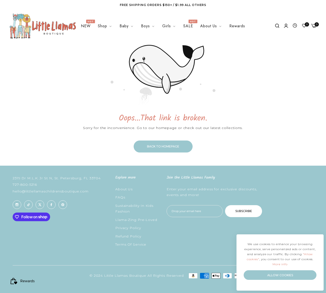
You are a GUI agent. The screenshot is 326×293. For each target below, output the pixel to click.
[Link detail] (17, 204)
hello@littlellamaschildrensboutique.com (51, 191)
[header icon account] (286, 26)
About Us (124, 189)
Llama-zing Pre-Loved (136, 220)
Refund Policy (128, 236)
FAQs (120, 197)
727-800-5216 (25, 184)
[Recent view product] (295, 26)
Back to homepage (163, 146)
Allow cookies (280, 275)
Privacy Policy (128, 228)
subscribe (243, 211)
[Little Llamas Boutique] (42, 25)
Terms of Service (130, 244)
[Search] (277, 26)
